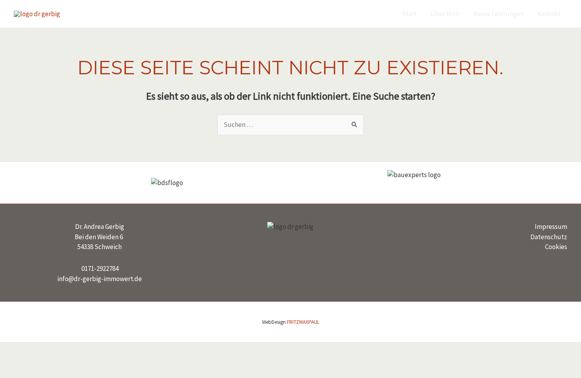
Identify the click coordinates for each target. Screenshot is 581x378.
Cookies (556, 246)
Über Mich (445, 13)
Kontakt (548, 13)
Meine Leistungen (498, 13)
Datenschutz (548, 236)
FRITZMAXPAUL (303, 322)
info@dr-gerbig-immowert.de (99, 278)
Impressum (551, 226)
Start (409, 13)
